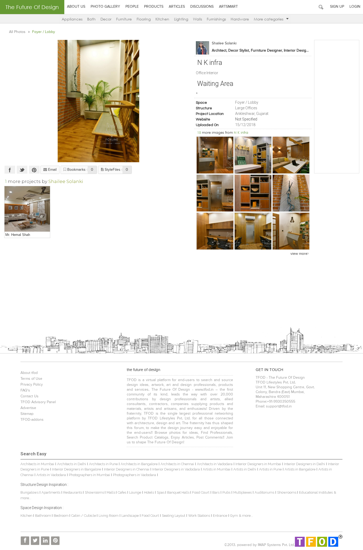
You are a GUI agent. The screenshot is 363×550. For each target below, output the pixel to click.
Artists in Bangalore (300, 469)
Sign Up (337, 7)
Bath (91, 19)
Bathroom (43, 516)
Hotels (149, 492)
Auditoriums (264, 492)
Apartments (50, 492)
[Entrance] (215, 155)
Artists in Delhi (244, 469)
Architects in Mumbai (37, 464)
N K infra (241, 132)
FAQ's (25, 390)
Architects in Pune (103, 464)
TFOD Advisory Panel (38, 402)
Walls (197, 19)
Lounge (135, 492)
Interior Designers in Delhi (304, 464)
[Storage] (215, 193)
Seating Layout (173, 516)
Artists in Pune (270, 469)
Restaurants (73, 492)
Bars (216, 492)
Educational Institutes (316, 492)
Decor (105, 19)
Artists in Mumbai (216, 469)
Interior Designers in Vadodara (176, 469)
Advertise (28, 408)
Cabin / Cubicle (84, 516)
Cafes (122, 492)
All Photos (18, 32)
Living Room (109, 516)
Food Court (200, 492)
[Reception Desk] (291, 231)
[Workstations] (215, 231)
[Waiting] (291, 193)
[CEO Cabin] (253, 155)
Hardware (240, 19)
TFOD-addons (32, 420)
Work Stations (199, 516)
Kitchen (162, 19)
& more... (246, 516)
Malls (111, 492)
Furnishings (216, 19)
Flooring (144, 19)
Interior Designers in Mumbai (258, 464)
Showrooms (95, 492)
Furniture (124, 19)
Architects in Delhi (71, 464)
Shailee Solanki (224, 43)
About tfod (29, 373)
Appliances (72, 19)
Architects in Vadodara (215, 464)
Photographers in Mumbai (89, 475)
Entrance (220, 516)
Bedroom (61, 516)
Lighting (181, 19)
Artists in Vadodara (51, 475)
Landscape (130, 516)
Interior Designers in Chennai (126, 469)
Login (354, 7)
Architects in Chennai (177, 464)
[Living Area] (27, 209)
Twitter (22, 170)
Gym (234, 516)
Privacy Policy (31, 384)
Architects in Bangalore (139, 464)
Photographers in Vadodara (134, 475)
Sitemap (26, 414)
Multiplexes (242, 492)
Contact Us (29, 396)
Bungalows (29, 492)
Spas (161, 492)
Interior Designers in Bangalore (76, 469)
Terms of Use (31, 379)
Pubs (226, 492)
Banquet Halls (178, 492)
